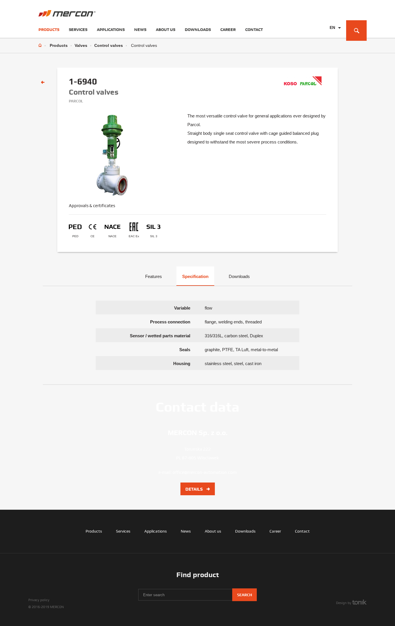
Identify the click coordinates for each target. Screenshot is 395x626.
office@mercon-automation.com (205, 472)
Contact (254, 29)
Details (194, 489)
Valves (81, 45)
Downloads (198, 29)
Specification (195, 276)
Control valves (108, 45)
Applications (111, 29)
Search (244, 595)
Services (78, 29)
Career (228, 29)
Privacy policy (38, 600)
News (140, 29)
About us (165, 29)
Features (153, 276)
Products (48, 29)
